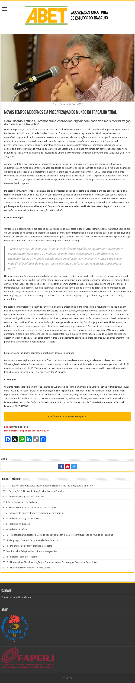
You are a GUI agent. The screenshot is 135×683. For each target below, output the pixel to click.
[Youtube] (67, 466)
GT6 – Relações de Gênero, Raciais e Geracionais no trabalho (33, 513)
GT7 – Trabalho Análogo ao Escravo (20, 518)
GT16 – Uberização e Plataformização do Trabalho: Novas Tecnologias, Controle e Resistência (49, 562)
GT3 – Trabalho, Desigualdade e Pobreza (23, 496)
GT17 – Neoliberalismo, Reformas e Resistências (26, 567)
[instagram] (74, 466)
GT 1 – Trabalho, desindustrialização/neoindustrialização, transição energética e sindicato (47, 485)
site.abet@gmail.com (20, 597)
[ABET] (67, 14)
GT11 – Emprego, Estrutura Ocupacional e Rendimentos (30, 540)
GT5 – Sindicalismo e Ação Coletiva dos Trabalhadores (29, 507)
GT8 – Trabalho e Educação (16, 524)
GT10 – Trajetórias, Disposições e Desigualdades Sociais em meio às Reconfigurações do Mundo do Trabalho (57, 535)
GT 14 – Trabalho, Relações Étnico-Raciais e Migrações (29, 551)
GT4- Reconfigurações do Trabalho (20, 502)
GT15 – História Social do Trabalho (19, 556)
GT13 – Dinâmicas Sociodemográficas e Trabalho (27, 545)
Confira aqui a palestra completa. (67, 416)
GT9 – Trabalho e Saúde (14, 529)
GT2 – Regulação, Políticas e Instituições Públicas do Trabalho (33, 491)
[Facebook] (61, 466)
